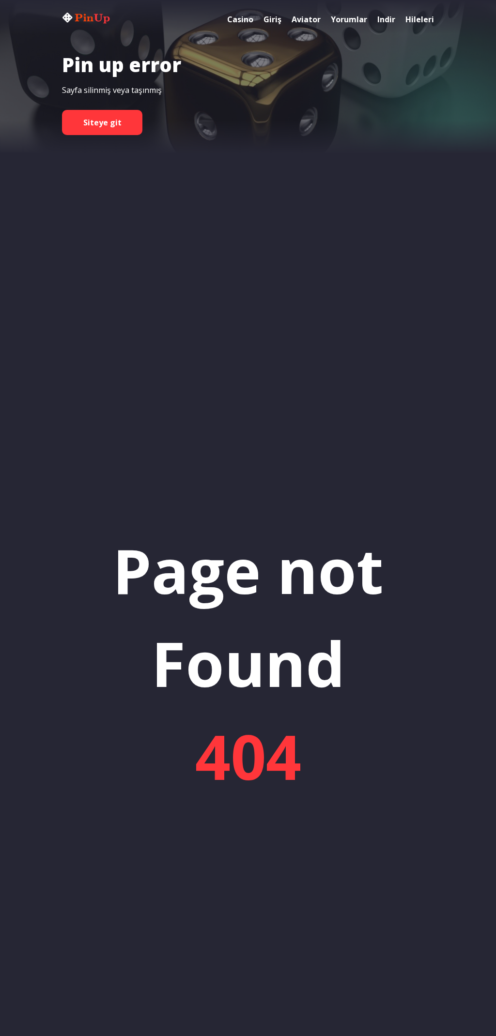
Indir (386, 19)
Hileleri (419, 19)
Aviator (306, 19)
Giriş (272, 19)
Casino (240, 19)
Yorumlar (349, 19)
